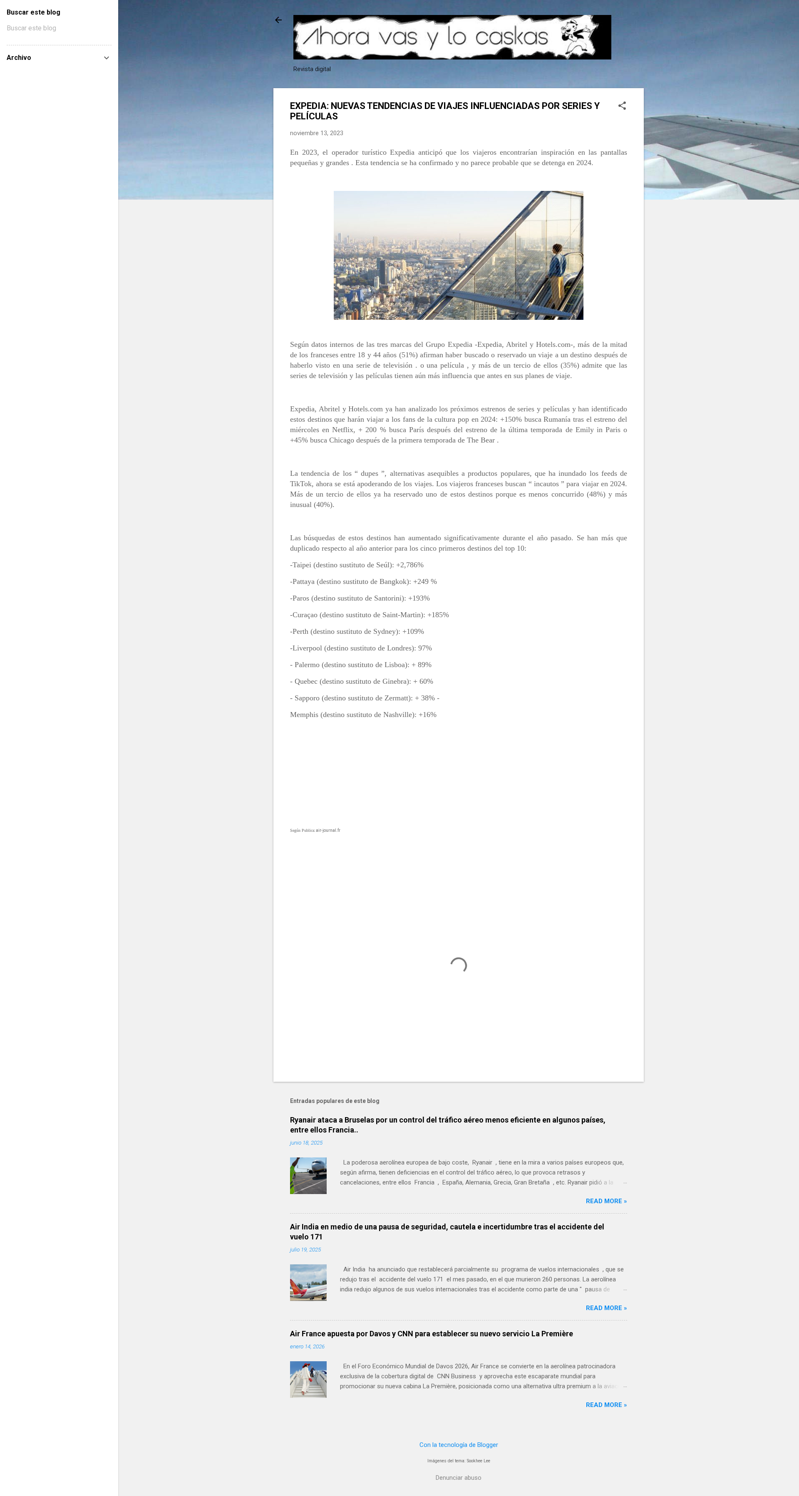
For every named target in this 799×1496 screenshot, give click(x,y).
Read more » (606, 1201)
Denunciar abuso (458, 1477)
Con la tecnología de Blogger (458, 1445)
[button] (622, 106)
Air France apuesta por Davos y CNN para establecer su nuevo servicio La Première (431, 1333)
